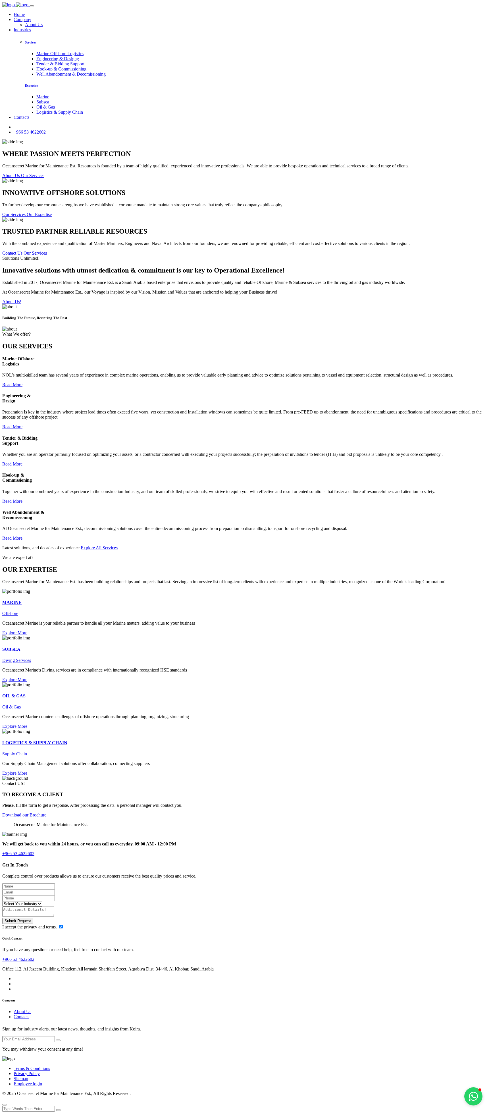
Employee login (28, 1083)
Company (22, 19)
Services (30, 42)
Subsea (42, 101)
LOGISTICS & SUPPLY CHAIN (34, 742)
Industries (22, 29)
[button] (473, 1096)
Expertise (31, 85)
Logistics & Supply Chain (59, 112)
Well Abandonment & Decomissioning (71, 74)
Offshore (10, 613)
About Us (34, 24)
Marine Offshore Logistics (60, 53)
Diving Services (16, 660)
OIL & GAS (14, 695)
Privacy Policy (27, 1073)
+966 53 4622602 (30, 132)
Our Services (35, 253)
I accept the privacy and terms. (30, 926)
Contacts (21, 117)
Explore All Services (99, 547)
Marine (42, 96)
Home (19, 14)
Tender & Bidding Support (60, 63)
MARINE (12, 602)
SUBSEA (11, 649)
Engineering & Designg (57, 58)
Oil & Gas (45, 107)
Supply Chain (14, 753)
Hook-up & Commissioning (61, 68)
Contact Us (12, 253)
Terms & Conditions (32, 1068)
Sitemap (21, 1078)
